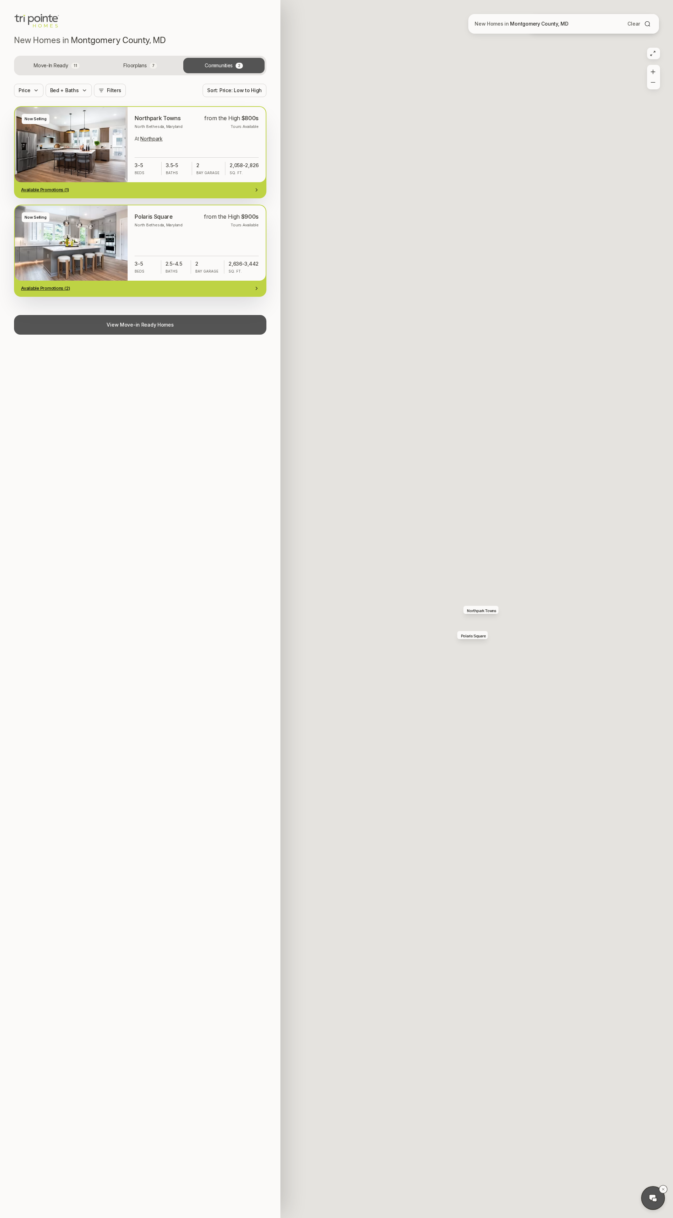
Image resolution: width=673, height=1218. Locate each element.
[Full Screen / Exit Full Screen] (653, 53)
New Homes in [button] (522, 24)
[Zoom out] (653, 83)
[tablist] (140, 65)
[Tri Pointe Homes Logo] (36, 21)
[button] (480, 610)
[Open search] (647, 24)
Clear (633, 24)
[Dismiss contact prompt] (663, 1189)
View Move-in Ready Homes (140, 325)
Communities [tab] (222, 65)
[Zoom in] (653, 70)
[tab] (56, 65)
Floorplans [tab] (138, 65)
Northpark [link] (151, 139)
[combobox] (234, 90)
